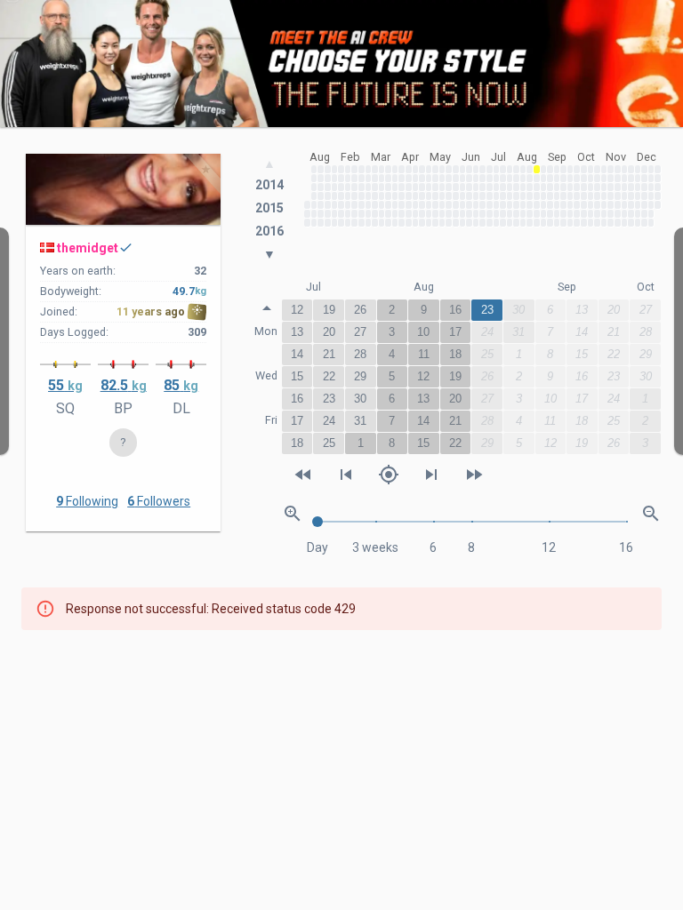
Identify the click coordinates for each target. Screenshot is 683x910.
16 (297, 398)
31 (360, 420)
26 (360, 309)
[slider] (317, 521)
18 (297, 443)
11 (424, 354)
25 (329, 443)
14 (297, 354)
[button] (123, 442)
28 (360, 354)
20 (329, 332)
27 (360, 332)
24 (329, 420)
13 (297, 332)
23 (329, 398)
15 (297, 376)
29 (360, 376)
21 (329, 354)
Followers (158, 501)
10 (423, 332)
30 (360, 398)
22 (329, 376)
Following (87, 501)
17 (297, 420)
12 (297, 309)
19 (329, 309)
